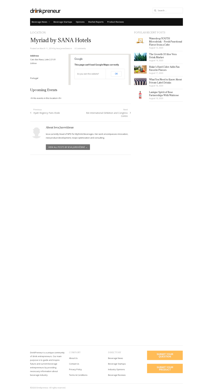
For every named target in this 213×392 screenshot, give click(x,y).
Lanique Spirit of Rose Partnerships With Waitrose (164, 94)
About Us (73, 358)
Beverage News (39, 21)
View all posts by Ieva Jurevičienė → (68, 147)
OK (116, 74)
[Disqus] (80, 202)
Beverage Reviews (117, 375)
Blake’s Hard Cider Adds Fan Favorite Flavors (164, 68)
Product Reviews (115, 21)
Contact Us (74, 363)
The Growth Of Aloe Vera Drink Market (163, 56)
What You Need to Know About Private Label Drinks (165, 81)
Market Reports (96, 21)
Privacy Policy (75, 369)
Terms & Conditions (78, 375)
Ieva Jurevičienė (63, 48)
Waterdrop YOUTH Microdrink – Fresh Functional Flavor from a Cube (165, 41)
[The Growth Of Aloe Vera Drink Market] (140, 57)
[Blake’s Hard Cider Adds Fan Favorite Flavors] (140, 69)
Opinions (80, 21)
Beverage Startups (62, 21)
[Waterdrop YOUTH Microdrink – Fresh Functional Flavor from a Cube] (140, 40)
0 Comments (80, 48)
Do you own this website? (88, 74)
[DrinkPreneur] (45, 11)
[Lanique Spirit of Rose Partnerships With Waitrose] (140, 95)
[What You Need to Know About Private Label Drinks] (140, 81)
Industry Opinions (116, 369)
